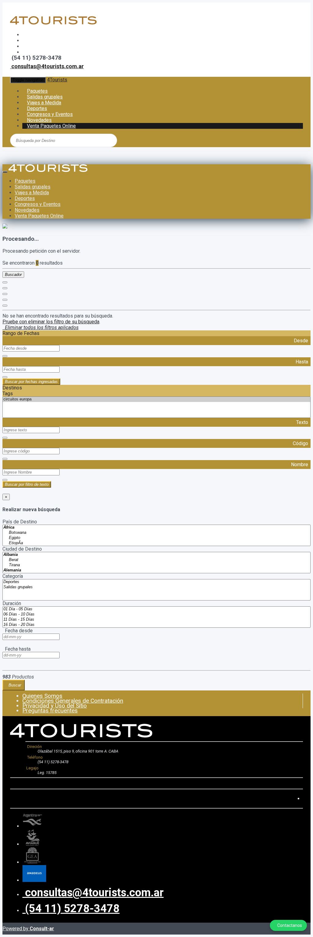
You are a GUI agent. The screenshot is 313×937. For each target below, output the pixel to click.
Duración (11, 603)
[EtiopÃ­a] (156, 543)
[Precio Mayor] (4, 306)
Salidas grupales (32, 187)
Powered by (28, 928)
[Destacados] (4, 282)
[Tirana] (156, 565)
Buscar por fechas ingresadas (31, 381)
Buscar (13, 685)
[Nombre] (4, 288)
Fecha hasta (16, 649)
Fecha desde (17, 631)
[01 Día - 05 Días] (156, 609)
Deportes (25, 198)
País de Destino (19, 522)
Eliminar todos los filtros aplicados (40, 327)
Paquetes (25, 181)
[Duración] (4, 294)
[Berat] (156, 560)
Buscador (13, 274)
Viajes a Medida (32, 192)
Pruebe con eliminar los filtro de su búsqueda (50, 322)
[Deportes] (156, 582)
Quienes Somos (42, 695)
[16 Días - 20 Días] (156, 624)
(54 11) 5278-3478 (71, 908)
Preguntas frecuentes (50, 710)
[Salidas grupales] (156, 587)
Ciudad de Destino (22, 549)
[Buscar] (89, 140)
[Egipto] (156, 538)
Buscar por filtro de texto (27, 484)
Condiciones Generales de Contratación (72, 700)
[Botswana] (156, 532)
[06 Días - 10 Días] (156, 614)
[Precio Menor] (4, 300)
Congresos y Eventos (38, 204)
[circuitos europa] (156, 399)
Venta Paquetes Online (51, 126)
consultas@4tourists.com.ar (47, 66)
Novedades (27, 210)
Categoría (12, 576)
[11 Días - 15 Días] (156, 619)
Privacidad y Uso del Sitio (54, 705)
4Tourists (57, 80)
